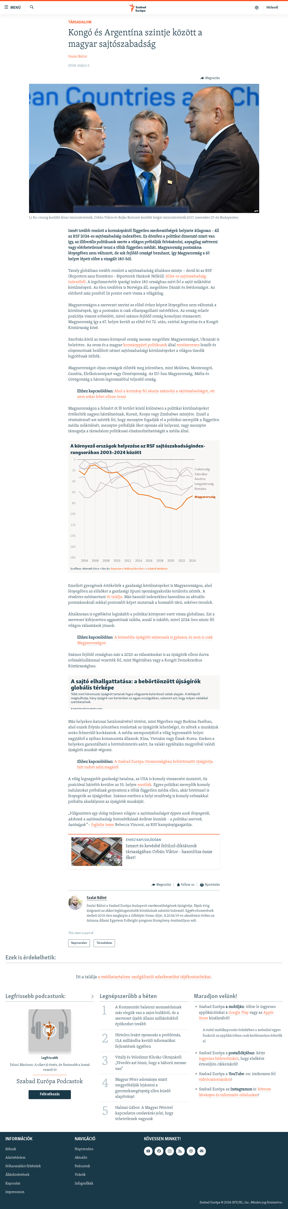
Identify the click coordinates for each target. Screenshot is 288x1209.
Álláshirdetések (17, 1175)
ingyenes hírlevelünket (218, 1059)
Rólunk (10, 1149)
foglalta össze (102, 825)
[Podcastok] (257, 7)
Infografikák (84, 1183)
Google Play (239, 1013)
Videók (80, 1175)
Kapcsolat (12, 1183)
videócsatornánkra (215, 1080)
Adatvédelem (15, 1158)
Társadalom (79, 22)
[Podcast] (191, 1151)
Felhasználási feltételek (23, 1166)
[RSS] (180, 1151)
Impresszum (14, 1192)
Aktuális (81, 1158)
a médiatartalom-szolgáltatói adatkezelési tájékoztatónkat (154, 977)
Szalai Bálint (77, 56)
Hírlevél (272, 7)
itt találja (114, 597)
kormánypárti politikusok (145, 345)
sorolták (144, 785)
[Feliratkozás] (201, 1151)
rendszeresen (188, 345)
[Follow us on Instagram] (169, 1151)
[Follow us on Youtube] (148, 1151)
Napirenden (84, 1149)
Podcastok (82, 1166)
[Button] (210, 78)
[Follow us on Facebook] (159, 1151)
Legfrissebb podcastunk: (35, 997)
